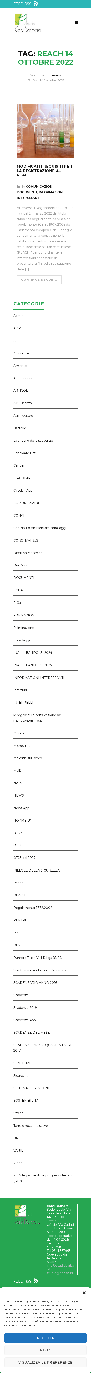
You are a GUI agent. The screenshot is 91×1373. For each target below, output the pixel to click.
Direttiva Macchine (28, 553)
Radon (18, 883)
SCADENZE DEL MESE (31, 1033)
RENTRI (19, 920)
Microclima (21, 746)
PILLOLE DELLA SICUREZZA (36, 870)
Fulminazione (23, 628)
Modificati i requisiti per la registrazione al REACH (44, 170)
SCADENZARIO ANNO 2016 (35, 983)
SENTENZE (22, 1063)
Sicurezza (20, 1076)
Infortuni (20, 690)
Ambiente (21, 353)
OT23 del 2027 (24, 858)
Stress (18, 1113)
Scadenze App (24, 1020)
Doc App (20, 565)
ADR (17, 328)
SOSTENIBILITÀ (25, 1101)
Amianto (20, 366)
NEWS (18, 795)
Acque (18, 316)
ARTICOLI (21, 391)
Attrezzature (23, 416)
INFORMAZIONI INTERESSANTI (38, 678)
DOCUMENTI (27, 192)
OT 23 (17, 833)
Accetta (45, 1338)
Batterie (19, 428)
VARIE (18, 1150)
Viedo (17, 1163)
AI (15, 341)
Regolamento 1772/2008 (33, 908)
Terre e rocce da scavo (30, 1126)
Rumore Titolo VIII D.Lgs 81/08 (37, 958)
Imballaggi (21, 640)
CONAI (18, 515)
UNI (16, 1138)
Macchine (20, 733)
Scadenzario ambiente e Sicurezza (40, 970)
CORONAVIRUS (25, 540)
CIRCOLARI (22, 478)
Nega (45, 1350)
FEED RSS (22, 4)
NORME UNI (23, 821)
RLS (16, 945)
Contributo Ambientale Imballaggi (39, 528)
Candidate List (24, 453)
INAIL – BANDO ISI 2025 (32, 665)
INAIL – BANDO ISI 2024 (32, 653)
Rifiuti (18, 933)
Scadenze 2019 (25, 1008)
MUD (17, 771)
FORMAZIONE (25, 615)
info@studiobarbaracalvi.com (69, 1266)
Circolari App (22, 491)
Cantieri (19, 465)
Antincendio (22, 378)
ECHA (18, 590)
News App (21, 808)
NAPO (18, 783)
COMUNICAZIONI (39, 187)
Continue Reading (39, 279)
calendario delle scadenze (33, 441)
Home (56, 75)
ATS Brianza (22, 403)
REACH (19, 895)
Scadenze (21, 995)
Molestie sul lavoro (27, 758)
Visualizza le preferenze (45, 1362)
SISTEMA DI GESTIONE (31, 1088)
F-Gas (17, 603)
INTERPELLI (23, 703)
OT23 (17, 845)
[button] (84, 1293)
